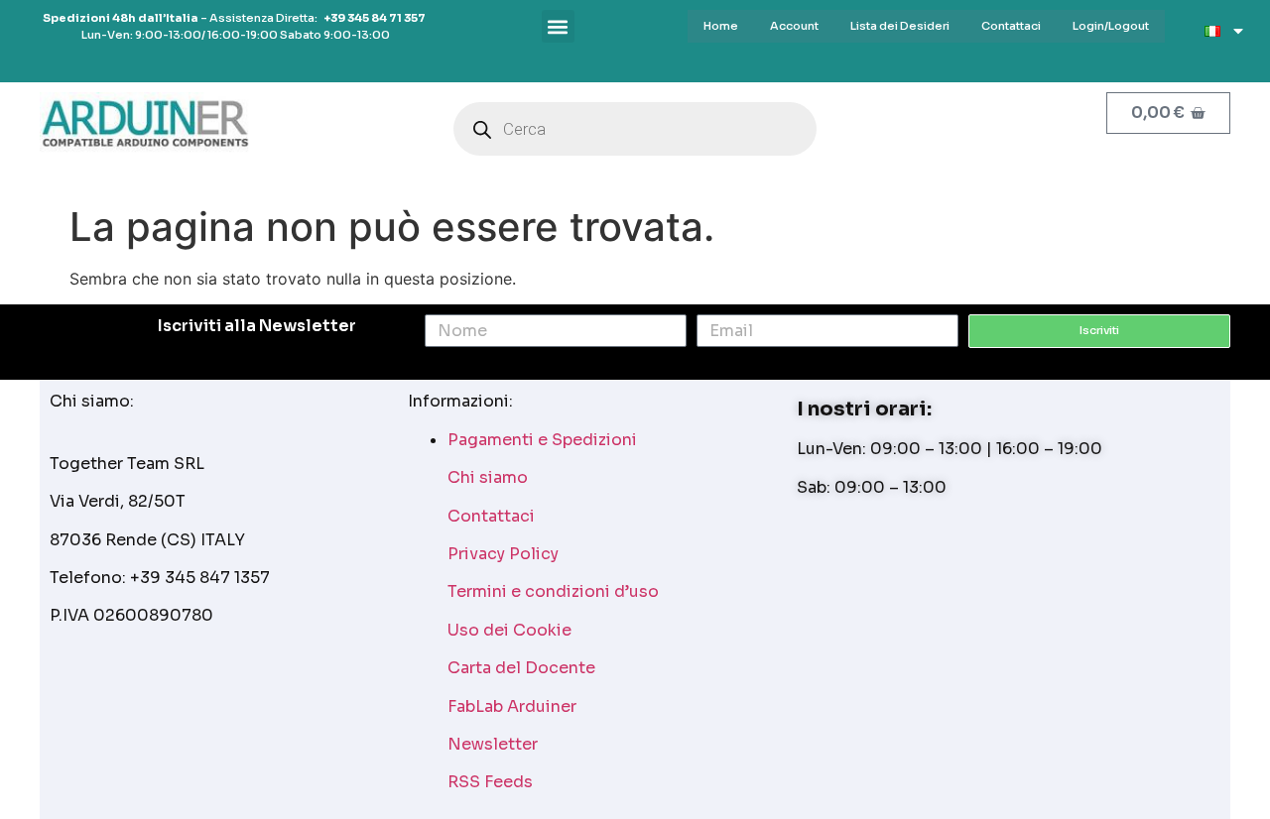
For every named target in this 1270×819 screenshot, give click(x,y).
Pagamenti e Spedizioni (542, 439)
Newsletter (492, 744)
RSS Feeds (490, 781)
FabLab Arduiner (511, 706)
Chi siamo (487, 477)
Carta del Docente (521, 667)
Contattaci (491, 516)
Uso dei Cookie (509, 630)
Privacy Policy (503, 553)
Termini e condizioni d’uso (553, 591)
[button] (558, 26)
